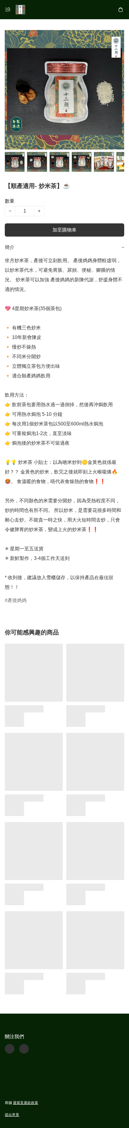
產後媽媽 (17, 600)
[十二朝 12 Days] (20, 9)
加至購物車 (64, 229)
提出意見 (12, 1115)
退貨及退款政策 (25, 1103)
